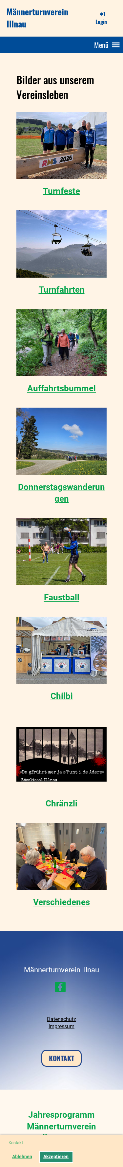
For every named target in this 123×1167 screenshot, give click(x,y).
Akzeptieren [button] (56, 1156)
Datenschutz (61, 1019)
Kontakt (61, 1058)
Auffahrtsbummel (61, 388)
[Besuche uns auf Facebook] (60, 988)
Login (101, 21)
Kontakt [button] (16, 1142)
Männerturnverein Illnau (37, 18)
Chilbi (62, 696)
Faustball (61, 597)
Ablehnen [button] (22, 1156)
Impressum (61, 1026)
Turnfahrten (62, 290)
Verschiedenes (61, 902)
